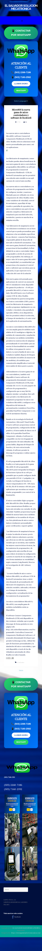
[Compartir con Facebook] (13, 658)
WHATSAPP (21, 90)
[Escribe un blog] (9, 658)
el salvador (20, 662)
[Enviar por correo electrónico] (7, 658)
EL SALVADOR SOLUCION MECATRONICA (21, 7)
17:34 (18, 122)
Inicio (21, 670)
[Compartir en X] (11, 658)
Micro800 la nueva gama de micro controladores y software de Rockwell (21, 113)
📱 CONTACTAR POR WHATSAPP (21, 32)
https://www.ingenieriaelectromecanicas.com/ (26, 933)
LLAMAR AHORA (21, 84)
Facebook (17, 917)
